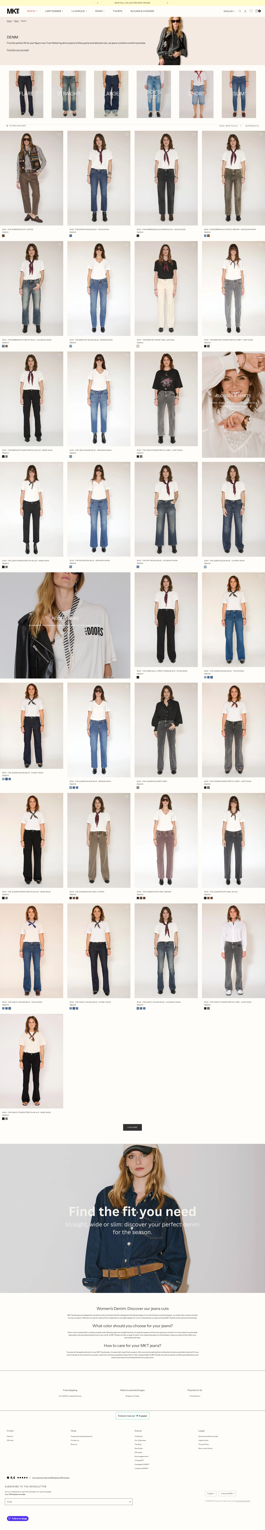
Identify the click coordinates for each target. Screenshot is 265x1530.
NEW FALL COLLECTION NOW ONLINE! (133, 3)
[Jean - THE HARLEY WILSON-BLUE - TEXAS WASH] (31, 950)
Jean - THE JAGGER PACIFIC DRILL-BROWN (154, 892)
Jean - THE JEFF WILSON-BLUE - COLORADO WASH (157, 560)
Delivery (10, 1436)
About (138, 1431)
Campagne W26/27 (142, 1464)
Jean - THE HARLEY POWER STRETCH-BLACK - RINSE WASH (26, 1112)
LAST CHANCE (53, 11)
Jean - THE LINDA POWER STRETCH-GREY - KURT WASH (159, 450)
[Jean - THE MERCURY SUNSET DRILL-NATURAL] (166, 288)
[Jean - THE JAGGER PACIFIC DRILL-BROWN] (166, 840)
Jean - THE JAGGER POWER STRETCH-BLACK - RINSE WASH (26, 892)
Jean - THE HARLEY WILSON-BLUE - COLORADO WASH (159, 1002)
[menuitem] (32, 11)
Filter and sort (18, 126)
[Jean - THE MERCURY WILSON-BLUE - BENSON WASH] (99, 288)
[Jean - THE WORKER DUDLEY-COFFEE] (31, 178)
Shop (16, 21)
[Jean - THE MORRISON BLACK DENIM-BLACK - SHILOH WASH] (166, 178)
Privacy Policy (203, 1444)
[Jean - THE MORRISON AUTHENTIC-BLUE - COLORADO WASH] (31, 288)
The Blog (138, 1444)
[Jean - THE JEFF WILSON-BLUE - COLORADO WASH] (166, 509)
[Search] (240, 11)
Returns (74, 1444)
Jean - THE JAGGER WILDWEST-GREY (152, 781)
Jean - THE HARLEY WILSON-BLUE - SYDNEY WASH (90, 1002)
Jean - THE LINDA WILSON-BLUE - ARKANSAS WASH (90, 450)
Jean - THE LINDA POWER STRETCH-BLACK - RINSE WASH (25, 561)
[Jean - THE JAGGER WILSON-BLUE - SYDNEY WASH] (31, 726)
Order (10, 1431)
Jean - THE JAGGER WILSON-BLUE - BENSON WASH (90, 781)
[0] (256, 11)
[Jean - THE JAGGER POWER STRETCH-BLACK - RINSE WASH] (31, 840)
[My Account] (245, 11)
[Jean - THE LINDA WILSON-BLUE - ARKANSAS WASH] (99, 399)
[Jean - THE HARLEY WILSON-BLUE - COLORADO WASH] (166, 950)
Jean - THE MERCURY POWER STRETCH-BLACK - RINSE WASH (27, 450)
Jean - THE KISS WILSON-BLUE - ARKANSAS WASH (89, 560)
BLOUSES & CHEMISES (142, 11)
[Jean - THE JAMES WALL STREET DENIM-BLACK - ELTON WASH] (166, 619)
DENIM (98, 11)
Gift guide (138, 1452)
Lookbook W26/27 (141, 1468)
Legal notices (203, 1440)
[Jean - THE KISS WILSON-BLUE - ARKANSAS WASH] (99, 509)
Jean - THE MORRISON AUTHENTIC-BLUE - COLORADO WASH (26, 340)
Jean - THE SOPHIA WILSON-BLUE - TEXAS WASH (89, 229)
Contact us (75, 1440)
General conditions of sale (208, 1436)
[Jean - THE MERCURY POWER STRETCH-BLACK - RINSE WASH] (31, 399)
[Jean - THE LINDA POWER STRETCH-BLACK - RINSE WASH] (31, 509)
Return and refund (205, 1448)
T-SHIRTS (117, 11)
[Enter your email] (129, 1501)
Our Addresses (140, 1440)
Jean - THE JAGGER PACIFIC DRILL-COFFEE (86, 892)
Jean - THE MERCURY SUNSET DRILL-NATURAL (156, 340)
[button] (60, 134)
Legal (201, 1431)
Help (73, 1431)
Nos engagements (142, 1456)
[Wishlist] (251, 11)
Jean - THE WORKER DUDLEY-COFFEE (17, 229)
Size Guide (139, 1448)
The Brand (138, 1436)
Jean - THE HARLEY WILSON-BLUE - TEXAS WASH (22, 1002)
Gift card (10, 1440)
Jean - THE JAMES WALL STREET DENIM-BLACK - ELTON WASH (162, 671)
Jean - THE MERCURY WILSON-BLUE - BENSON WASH (91, 340)
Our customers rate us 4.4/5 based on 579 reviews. (51, 1478)
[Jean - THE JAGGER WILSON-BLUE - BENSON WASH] (99, 730)
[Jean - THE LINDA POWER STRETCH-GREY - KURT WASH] (166, 399)
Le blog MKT (139, 1460)
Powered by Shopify (242, 1501)
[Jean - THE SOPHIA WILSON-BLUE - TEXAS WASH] (99, 178)
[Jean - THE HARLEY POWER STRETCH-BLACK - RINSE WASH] (31, 1061)
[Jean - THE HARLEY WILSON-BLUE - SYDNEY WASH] (99, 950)
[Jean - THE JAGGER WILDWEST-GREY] (166, 730)
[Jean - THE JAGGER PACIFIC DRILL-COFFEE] (99, 840)
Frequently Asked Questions (81, 1436)
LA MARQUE (78, 11)
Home (9, 21)
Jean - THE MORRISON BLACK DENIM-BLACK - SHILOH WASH (161, 229)
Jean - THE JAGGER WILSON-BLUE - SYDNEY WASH (22, 773)
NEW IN (31, 11)
